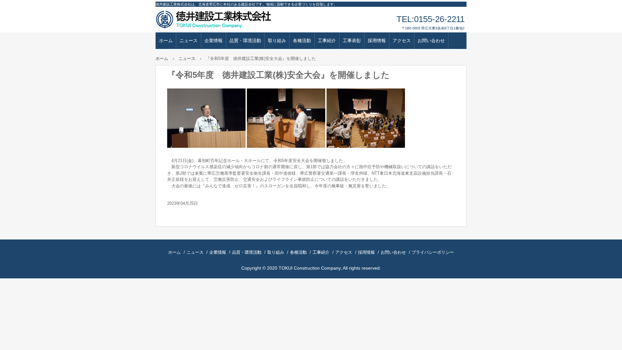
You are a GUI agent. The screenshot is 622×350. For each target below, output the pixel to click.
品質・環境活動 (245, 40)
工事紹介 (327, 40)
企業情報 (213, 40)
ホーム (166, 40)
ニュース (188, 40)
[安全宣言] (286, 146)
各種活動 (302, 40)
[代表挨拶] (206, 146)
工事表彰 (352, 40)
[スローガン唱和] (366, 146)
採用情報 (377, 40)
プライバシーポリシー (433, 252)
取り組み (277, 40)
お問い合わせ (431, 40)
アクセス (402, 40)
